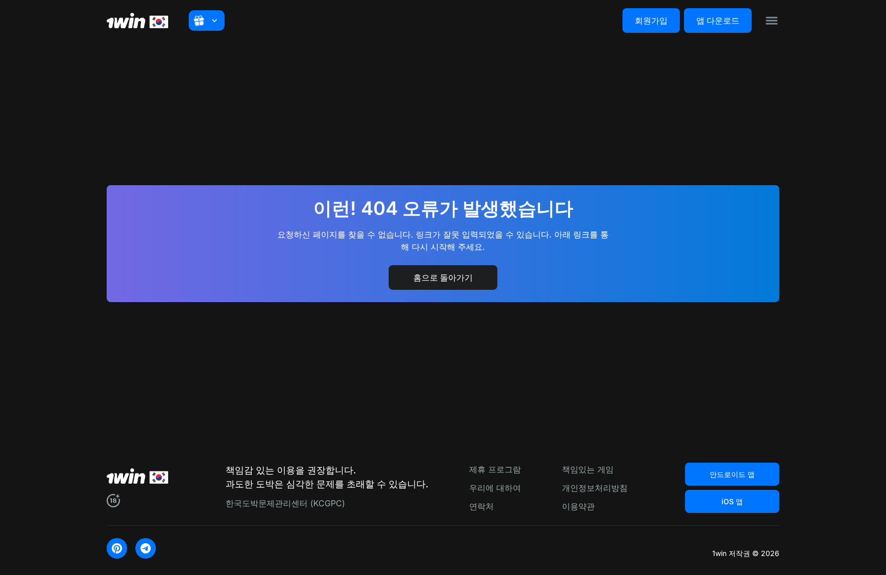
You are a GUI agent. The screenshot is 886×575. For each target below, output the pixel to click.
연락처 (481, 506)
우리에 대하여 (495, 488)
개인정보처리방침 (595, 488)
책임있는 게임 (588, 469)
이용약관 (578, 506)
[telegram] (145, 548)
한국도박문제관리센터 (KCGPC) (285, 503)
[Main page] (137, 20)
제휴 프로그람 (495, 469)
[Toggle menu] (771, 20)
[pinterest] (117, 548)
